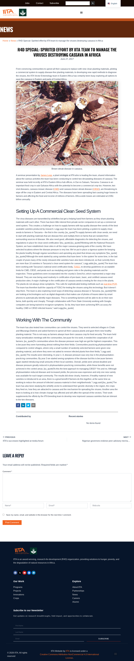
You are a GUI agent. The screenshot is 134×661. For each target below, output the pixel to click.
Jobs (27, 3)
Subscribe (54, 3)
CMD (56, 189)
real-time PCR (110, 284)
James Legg (46, 175)
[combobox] (78, 3)
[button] (18, 405)
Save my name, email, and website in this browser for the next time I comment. (38, 515)
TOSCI (77, 267)
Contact (39, 3)
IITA (67, 651)
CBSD (96, 189)
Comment (7, 471)
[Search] (93, 3)
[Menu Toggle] (81, 12)
